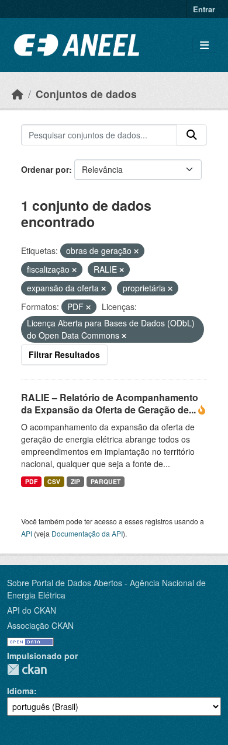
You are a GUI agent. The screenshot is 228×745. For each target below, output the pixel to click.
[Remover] (136, 251)
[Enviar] (192, 134)
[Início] (17, 93)
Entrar (204, 9)
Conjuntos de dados (86, 93)
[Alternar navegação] (204, 45)
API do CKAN (31, 610)
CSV (53, 481)
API (26, 533)
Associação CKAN (40, 625)
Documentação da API (87, 533)
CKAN (27, 669)
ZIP (75, 481)
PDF (31, 481)
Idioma (20, 691)
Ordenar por (45, 169)
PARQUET (105, 481)
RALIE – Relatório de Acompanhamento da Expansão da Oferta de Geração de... (109, 403)
